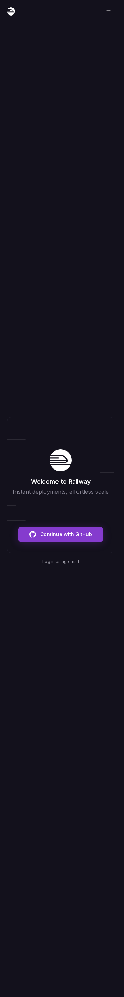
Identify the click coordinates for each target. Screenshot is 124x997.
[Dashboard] (11, 11)
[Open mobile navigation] (108, 11)
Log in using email (60, 561)
